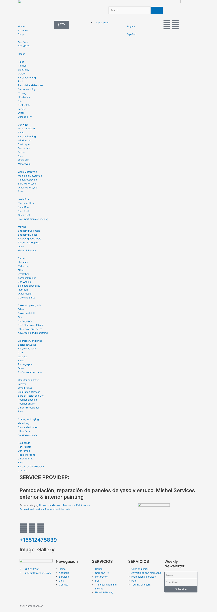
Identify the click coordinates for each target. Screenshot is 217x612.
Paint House (83, 505)
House (43, 505)
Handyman (54, 505)
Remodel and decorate (58, 509)
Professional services (32, 509)
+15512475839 (38, 540)
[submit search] (157, 10)
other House (68, 505)
